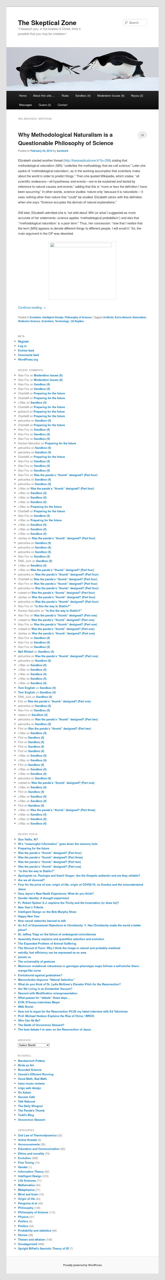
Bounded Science (29, 1070)
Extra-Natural (123, 317)
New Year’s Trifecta (30, 907)
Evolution (35, 317)
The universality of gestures (36, 961)
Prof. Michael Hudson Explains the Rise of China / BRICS (56, 1016)
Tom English (26, 688)
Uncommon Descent (31, 1120)
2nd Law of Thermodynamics (37, 1135)
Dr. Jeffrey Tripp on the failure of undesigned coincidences (57, 934)
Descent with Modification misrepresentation (47, 993)
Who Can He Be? (29, 1020)
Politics (23, 1221)
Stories (23, 1235)
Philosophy (25, 1208)
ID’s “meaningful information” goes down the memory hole (57, 844)
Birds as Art (26, 1065)
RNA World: (26, 1007)
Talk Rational (26, 1101)
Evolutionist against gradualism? (40, 975)
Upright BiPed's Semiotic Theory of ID (43, 1248)
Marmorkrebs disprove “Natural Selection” (46, 980)
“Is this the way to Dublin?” (52, 606)
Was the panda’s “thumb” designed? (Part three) (63, 810)
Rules (65, 95)
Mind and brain (28, 1194)
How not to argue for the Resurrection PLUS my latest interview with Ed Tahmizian (73, 1011)
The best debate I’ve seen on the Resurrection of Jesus (54, 1029)
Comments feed (28, 355)
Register (23, 341)
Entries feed (26, 350)
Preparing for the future (49, 393)
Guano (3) (45, 105)
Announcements (29, 1144)
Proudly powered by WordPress (82, 1265)
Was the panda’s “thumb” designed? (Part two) (66, 719)
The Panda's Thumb (31, 1110)
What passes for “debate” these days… (44, 998)
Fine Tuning (26, 1162)
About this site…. (44, 95)
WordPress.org (28, 359)
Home (22, 95)
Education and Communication (39, 1149)
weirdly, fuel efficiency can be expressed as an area (52, 952)
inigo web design (29, 1088)
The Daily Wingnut (30, 1106)
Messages (25, 105)
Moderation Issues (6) (110, 95)
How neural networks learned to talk (42, 921)
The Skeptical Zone (47, 22)
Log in (22, 346)
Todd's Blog (26, 1115)
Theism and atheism (31, 1239)
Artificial (108, 317)
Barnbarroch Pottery (31, 1061)
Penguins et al (27, 1203)
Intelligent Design (52, 317)
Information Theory (31, 1171)
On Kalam (24, 1092)
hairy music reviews (31, 1083)
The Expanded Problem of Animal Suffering (47, 943)
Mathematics (26, 1185)
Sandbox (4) (82, 95)
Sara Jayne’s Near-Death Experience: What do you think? (56, 893)
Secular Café (26, 1097)
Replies (77, 321)
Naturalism (139, 317)
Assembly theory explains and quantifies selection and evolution (61, 939)
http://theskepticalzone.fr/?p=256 (87, 160)
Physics (23, 1217)
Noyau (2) (137, 95)
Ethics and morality (31, 1153)
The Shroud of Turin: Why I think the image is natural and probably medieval (69, 948)
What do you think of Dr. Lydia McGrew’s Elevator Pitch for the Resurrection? (69, 984)
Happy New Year (29, 916)
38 (142, 135)
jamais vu (24, 957)
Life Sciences (27, 1180)
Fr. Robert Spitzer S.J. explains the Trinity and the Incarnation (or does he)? (68, 903)
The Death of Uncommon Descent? (41, 1025)
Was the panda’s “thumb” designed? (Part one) (65, 615)
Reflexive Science (29, 321)
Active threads (27, 1140)
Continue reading (32, 307)
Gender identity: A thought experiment (43, 898)
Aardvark (62, 151)
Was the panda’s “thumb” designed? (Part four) (65, 475)
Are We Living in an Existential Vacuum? (45, 989)
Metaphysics (26, 1190)
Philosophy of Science (78, 317)
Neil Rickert (25, 651)
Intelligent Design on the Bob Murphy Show (47, 912)
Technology (62, 321)
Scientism (47, 321)
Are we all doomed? (31, 880)
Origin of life (26, 1199)
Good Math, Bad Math (32, 1079)
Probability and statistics (34, 1230)
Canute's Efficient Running (35, 1074)
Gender (23, 1167)
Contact (62, 105)
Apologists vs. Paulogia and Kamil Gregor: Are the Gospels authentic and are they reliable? (79, 875)
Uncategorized (27, 1244)
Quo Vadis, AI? (28, 839)
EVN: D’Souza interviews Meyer (39, 1002)
